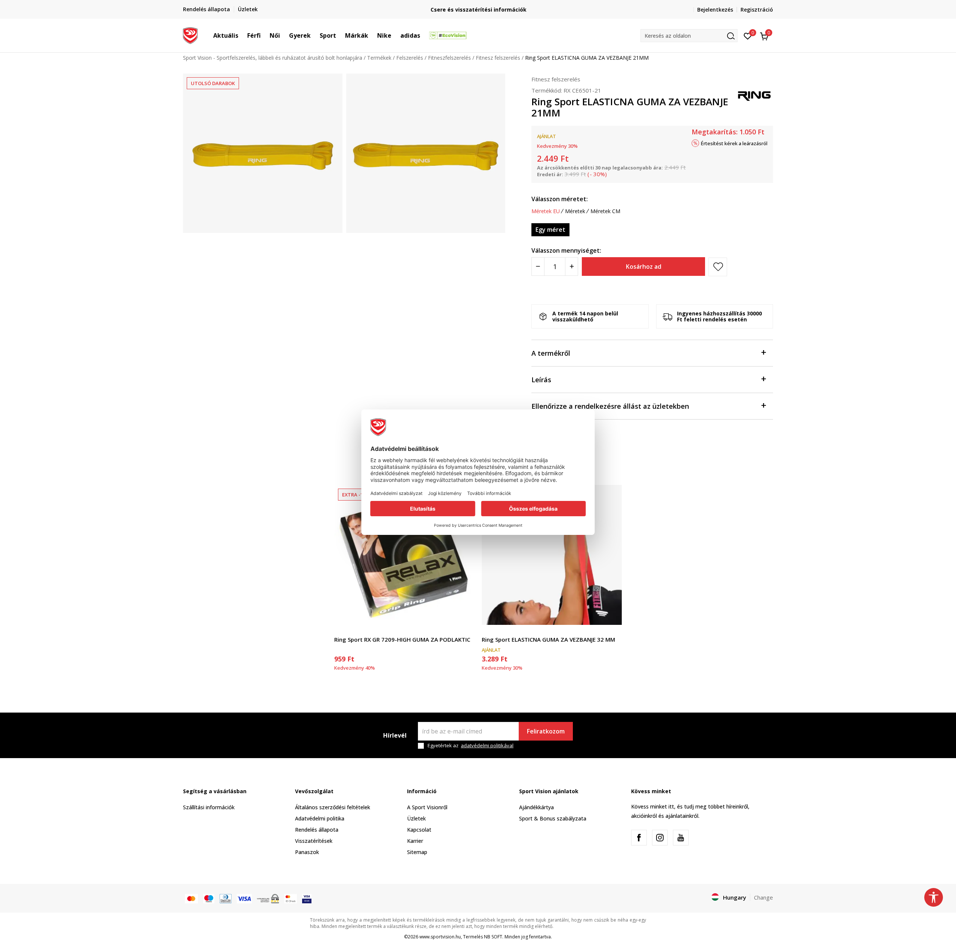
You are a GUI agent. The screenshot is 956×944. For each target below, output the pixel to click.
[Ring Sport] (754, 94)
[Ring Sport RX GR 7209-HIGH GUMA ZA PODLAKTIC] (404, 555)
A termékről (550, 353)
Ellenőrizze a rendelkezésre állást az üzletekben (610, 406)
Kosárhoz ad (643, 266)
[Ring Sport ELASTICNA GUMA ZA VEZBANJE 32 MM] (552, 555)
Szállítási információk (209, 807)
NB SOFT (493, 937)
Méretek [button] (575, 211)
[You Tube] (680, 837)
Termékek (379, 57)
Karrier (415, 840)
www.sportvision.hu (440, 937)
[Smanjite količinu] (537, 266)
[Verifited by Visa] (306, 898)
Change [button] (763, 897)
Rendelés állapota (316, 829)
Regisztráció (757, 9)
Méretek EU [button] (545, 211)
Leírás (541, 379)
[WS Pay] (268, 898)
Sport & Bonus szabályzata (552, 818)
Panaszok (307, 852)
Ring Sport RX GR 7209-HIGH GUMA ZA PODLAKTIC (402, 639)
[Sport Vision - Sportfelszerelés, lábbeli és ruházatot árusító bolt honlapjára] (190, 35)
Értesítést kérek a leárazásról (734, 143)
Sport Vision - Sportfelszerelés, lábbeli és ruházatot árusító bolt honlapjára (272, 57)
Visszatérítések (313, 840)
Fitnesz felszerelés (498, 57)
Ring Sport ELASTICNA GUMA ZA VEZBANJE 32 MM (548, 639)
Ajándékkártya (536, 807)
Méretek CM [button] (605, 211)
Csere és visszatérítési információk (478, 9)
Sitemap (417, 852)
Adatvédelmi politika (319, 818)
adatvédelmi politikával (487, 745)
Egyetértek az (470, 745)
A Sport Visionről (427, 807)
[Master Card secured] (290, 898)
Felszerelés (409, 57)
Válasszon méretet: (559, 199)
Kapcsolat (419, 829)
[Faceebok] (638, 837)
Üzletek (416, 818)
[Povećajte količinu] (571, 266)
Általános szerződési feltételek (332, 807)
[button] (242, 35)
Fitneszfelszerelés (449, 57)
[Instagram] (659, 837)
